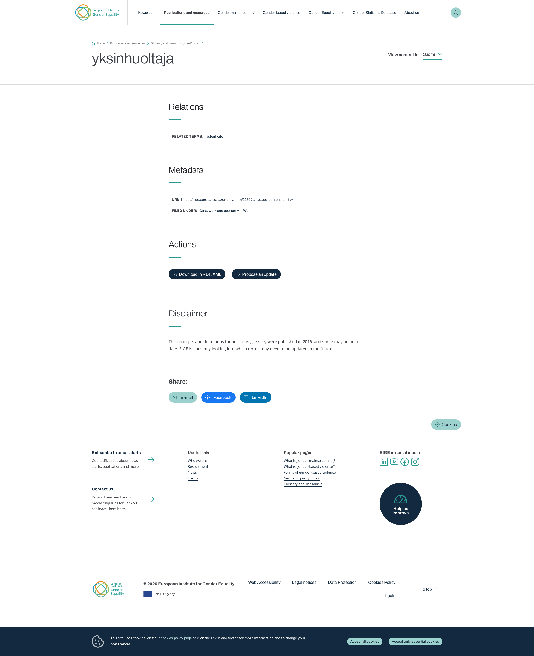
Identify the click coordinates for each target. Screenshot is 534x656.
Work (247, 211)
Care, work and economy (219, 211)
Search (456, 12)
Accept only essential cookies (415, 641)
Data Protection (342, 582)
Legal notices (304, 582)
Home (101, 43)
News (192, 472)
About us (411, 13)
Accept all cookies (364, 641)
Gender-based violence (281, 13)
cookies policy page (176, 638)
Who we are (197, 460)
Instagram (415, 462)
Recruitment (198, 466)
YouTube (394, 462)
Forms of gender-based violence (310, 472)
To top (426, 589)
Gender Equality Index (326, 13)
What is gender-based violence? (309, 466)
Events (193, 478)
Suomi (429, 54)
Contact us (102, 489)
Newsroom (147, 13)
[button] (183, 397)
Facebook (404, 462)
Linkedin (384, 462)
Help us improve (401, 510)
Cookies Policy (381, 582)
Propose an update (259, 274)
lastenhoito (214, 136)
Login (390, 596)
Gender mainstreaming (236, 13)
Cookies (449, 424)
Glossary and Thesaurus (303, 484)
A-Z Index (193, 43)
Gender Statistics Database (374, 13)
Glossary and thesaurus (166, 43)
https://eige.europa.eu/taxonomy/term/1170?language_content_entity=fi (238, 200)
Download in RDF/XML (200, 274)
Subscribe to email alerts (116, 452)
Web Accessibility (264, 582)
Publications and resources (186, 13)
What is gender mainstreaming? (309, 460)
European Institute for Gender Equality (97, 12)
